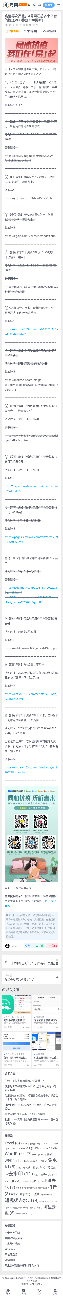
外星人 (38, 1175)
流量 (38, 1194)
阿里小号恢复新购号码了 (15, 1022)
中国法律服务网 (13, 1238)
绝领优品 (10, 1249)
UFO (10, 1148)
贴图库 (18, 1208)
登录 (50, 5)
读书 (10, 1208)
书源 (43, 1160)
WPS (11, 1160)
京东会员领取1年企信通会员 (46, 1059)
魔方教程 (27, 1213)
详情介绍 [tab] (14, 31)
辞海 (26, 1208)
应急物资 (21, 1188)
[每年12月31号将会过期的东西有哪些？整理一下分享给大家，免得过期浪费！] (16, 1041)
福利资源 (27, 25)
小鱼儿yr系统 (12, 1243)
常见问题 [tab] (32, 31)
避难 (33, 1208)
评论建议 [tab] (51, 31)
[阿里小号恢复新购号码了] (16, 1004)
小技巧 (37, 1181)
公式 (20, 1167)
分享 (30, 945)
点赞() (53, 945)
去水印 (20, 1173)
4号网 (29, 1277)
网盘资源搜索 (46, 1201)
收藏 (41, 945)
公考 (45, 1167)
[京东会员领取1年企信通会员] (46, 1041)
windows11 (24, 1148)
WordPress (18, 1153)
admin (14, 946)
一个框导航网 (12, 1232)
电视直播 (48, 1194)
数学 (15, 1194)
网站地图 (10, 1260)
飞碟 (18, 1213)
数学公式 (26, 1194)
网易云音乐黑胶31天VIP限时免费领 (46, 1022)
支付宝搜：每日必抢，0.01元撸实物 (25, 1114)
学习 (16, 1181)
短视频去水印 (21, 1200)
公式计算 (32, 1167)
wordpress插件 (42, 1154)
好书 (46, 1174)
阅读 (40, 1208)
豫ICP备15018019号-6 (31, 1284)
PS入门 (48, 1144)
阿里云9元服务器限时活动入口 (22, 1265)
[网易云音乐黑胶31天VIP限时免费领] (46, 1004)
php (40, 1144)
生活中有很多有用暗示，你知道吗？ (25, 1080)
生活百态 (20, 1054)
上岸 (22, 1161)
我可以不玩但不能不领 (36, 1188)
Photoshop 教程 (28, 1144)
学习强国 (26, 1181)
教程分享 (10, 1017)
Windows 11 (46, 1148)
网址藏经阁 (11, 1254)
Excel (12, 1143)
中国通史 (33, 1161)
